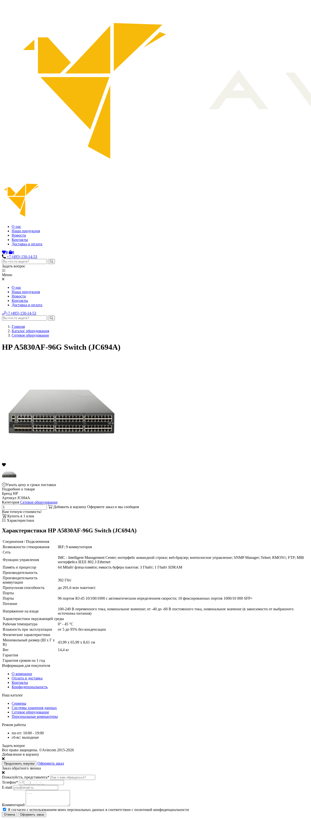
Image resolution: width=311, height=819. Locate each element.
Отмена (9, 814)
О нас (16, 226)
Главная (18, 326)
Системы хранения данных (34, 708)
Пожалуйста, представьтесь (25, 777)
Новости (19, 235)
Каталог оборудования (30, 331)
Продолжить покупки (19, 763)
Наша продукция (26, 231)
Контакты (20, 240)
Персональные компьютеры (35, 716)
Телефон (10, 782)
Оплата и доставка (27, 678)
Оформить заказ (50, 763)
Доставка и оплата (27, 244)
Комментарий (13, 805)
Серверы (19, 703)
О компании (22, 674)
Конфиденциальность (30, 687)
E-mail (7, 787)
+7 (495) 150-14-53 (22, 257)
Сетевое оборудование (30, 335)
